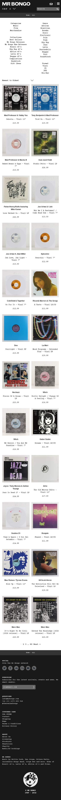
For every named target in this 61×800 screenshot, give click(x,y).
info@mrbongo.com (10, 699)
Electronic (45, 35)
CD (45, 68)
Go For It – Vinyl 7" (15, 305)
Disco (45, 33)
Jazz (45, 45)
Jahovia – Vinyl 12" (16, 119)
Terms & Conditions (11, 724)
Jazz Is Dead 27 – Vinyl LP (15, 492)
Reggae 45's (15, 56)
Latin (45, 47)
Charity (5, 746)
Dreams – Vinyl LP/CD (45, 443)
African (45, 26)
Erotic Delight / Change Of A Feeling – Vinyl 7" (45, 397)
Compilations (16, 59)
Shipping (6, 719)
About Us (6, 737)
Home (28, 15)
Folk (45, 38)
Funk (45, 40)
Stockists (7, 741)
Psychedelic (45, 49)
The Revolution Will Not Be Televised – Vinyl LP (45, 585)
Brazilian (45, 28)
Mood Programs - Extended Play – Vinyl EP (45, 350)
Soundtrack (45, 57)
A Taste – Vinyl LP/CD (45, 305)
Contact (5, 717)
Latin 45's (16, 54)
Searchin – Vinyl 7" (45, 258)
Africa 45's (15, 51)
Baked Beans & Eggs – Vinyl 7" (15, 165)
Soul (45, 54)
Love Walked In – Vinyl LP (16, 213)
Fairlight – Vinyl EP (15, 349)
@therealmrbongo (10, 703)
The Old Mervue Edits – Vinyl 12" (45, 491)
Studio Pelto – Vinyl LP (45, 164)
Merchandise (15, 30)
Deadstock (15, 61)
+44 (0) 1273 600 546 (12, 701)
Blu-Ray (45, 73)
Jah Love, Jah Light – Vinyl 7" (16, 259)
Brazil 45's (15, 47)
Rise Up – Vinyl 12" (16, 584)
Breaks (45, 30)
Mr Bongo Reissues (16, 42)
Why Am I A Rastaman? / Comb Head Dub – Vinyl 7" (45, 211)
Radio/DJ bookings (11, 749)
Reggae (45, 52)
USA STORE (7, 714)
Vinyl (45, 66)
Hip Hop (45, 42)
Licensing (7, 739)
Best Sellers (16, 40)
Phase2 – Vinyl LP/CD (45, 537)
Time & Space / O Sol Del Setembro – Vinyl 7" (15, 538)
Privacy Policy (9, 726)
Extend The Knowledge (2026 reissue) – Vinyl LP (45, 632)
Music (15, 26)
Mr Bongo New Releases (16, 44)
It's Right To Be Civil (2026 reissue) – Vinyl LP (16, 632)
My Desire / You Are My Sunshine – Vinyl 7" (15, 444)
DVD (45, 71)
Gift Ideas (16, 63)
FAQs (4, 721)
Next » (37, 644)
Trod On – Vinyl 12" (45, 119)
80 (31, 644)
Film (16, 28)
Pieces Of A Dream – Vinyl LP (16, 397)
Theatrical (7, 744)
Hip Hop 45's (16, 49)
